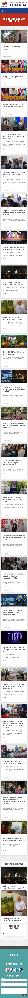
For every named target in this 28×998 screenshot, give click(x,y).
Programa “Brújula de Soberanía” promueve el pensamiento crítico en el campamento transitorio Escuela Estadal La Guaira (13, 724)
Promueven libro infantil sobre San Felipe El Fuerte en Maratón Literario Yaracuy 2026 (14, 425)
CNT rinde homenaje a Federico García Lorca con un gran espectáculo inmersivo (12, 462)
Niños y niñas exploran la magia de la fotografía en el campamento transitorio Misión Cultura (14, 575)
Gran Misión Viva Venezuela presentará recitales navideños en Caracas (13, 47)
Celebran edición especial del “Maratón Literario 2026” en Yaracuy (14, 762)
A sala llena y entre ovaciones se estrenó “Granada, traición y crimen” (14, 283)
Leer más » (5, 52)
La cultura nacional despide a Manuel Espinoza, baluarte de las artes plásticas (14, 174)
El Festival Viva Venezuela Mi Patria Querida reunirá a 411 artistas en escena (13, 106)
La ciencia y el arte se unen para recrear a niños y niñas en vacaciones (14, 839)
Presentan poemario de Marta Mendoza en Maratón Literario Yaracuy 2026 (12, 499)
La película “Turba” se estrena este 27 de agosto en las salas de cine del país (14, 649)
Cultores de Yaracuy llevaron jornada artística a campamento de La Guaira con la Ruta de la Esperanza (14, 911)
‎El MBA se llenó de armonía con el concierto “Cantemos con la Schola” (13, 875)
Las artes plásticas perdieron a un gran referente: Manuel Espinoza (13, 318)
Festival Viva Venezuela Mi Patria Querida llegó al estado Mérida (13, 77)
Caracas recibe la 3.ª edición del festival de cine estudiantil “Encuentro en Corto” (12, 612)
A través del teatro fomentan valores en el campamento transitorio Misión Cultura (14, 537)
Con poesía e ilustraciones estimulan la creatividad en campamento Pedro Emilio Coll (14, 212)
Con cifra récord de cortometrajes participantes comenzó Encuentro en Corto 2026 (14, 389)
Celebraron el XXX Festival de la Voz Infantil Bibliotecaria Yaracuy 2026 (14, 248)
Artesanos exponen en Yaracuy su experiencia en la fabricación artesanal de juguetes (13, 986)
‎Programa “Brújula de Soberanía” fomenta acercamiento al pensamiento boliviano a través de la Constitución (14, 800)
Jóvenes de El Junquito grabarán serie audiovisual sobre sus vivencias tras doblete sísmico (14, 136)
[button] (5, 11)
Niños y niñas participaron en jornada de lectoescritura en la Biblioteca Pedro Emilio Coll (14, 686)
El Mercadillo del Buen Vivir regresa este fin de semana (13, 353)
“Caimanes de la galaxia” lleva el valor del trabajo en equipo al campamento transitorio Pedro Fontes (12, 948)
